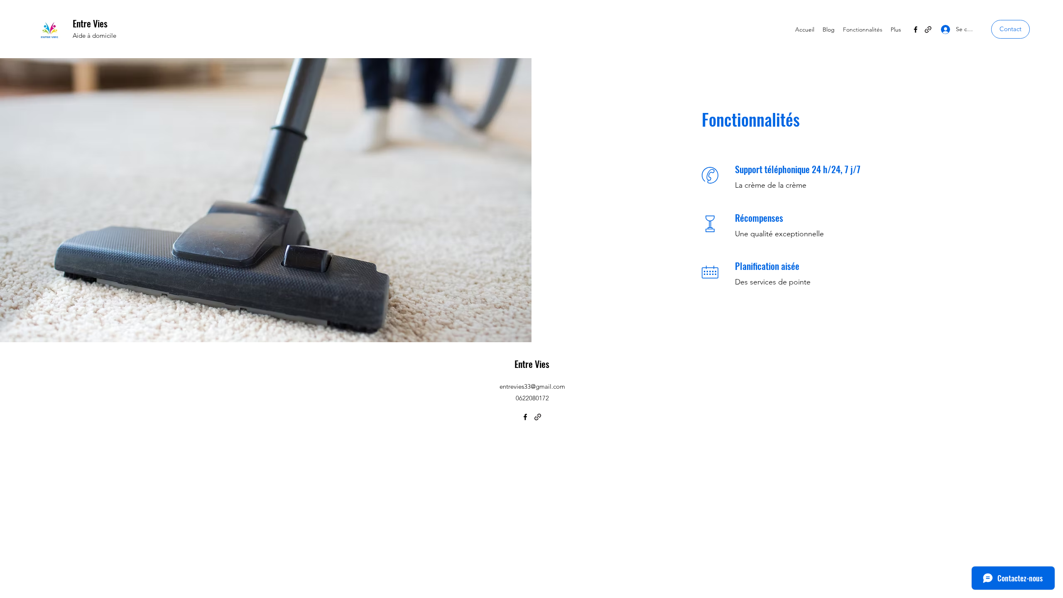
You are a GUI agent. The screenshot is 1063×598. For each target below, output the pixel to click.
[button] (1010, 29)
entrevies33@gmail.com (532, 386)
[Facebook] (915, 29)
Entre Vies (90, 23)
